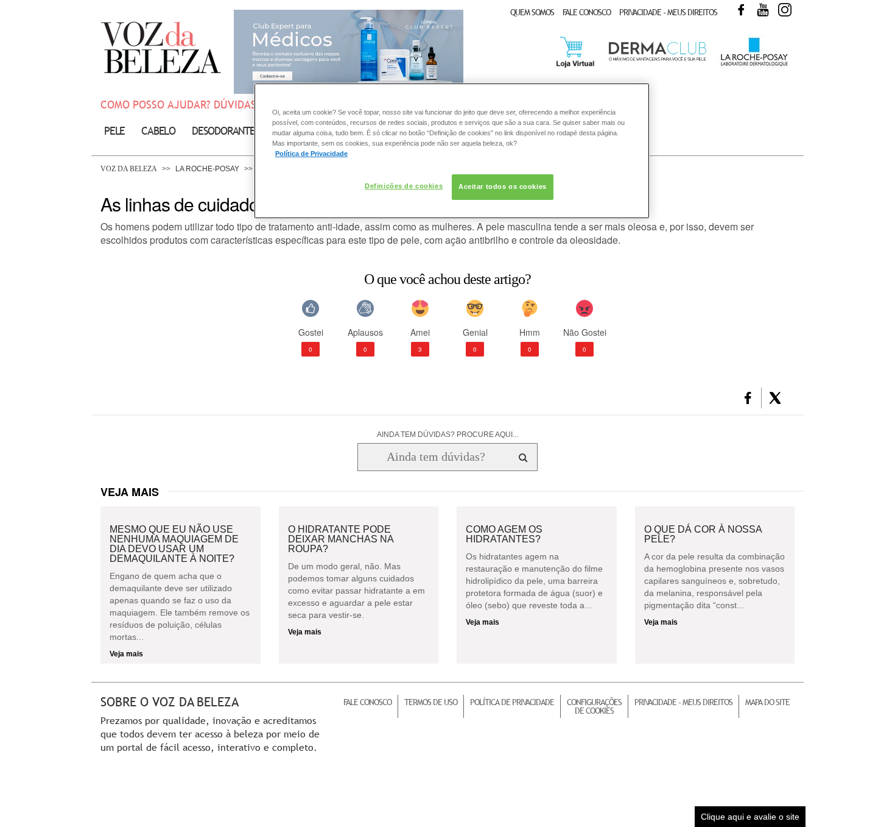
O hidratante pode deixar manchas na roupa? (340, 539)
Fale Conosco (587, 12)
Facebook (741, 9)
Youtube (763, 9)
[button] (748, 398)
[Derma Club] (657, 59)
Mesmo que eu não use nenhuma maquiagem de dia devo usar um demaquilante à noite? (174, 544)
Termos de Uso (430, 702)
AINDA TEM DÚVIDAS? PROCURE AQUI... (447, 434)
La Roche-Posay (207, 169)
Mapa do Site (767, 702)
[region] (452, 151)
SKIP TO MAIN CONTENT (142, 4)
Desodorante (223, 131)
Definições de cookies (404, 186)
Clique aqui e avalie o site (750, 817)
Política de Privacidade (512, 702)
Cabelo (158, 131)
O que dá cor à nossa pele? (703, 534)
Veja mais (126, 654)
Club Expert (348, 52)
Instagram (784, 9)
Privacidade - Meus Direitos (668, 12)
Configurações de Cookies (594, 706)
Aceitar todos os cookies (502, 186)
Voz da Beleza (128, 169)
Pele (114, 131)
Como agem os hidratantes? (504, 534)
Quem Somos (532, 12)
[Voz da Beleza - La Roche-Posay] (753, 66)
